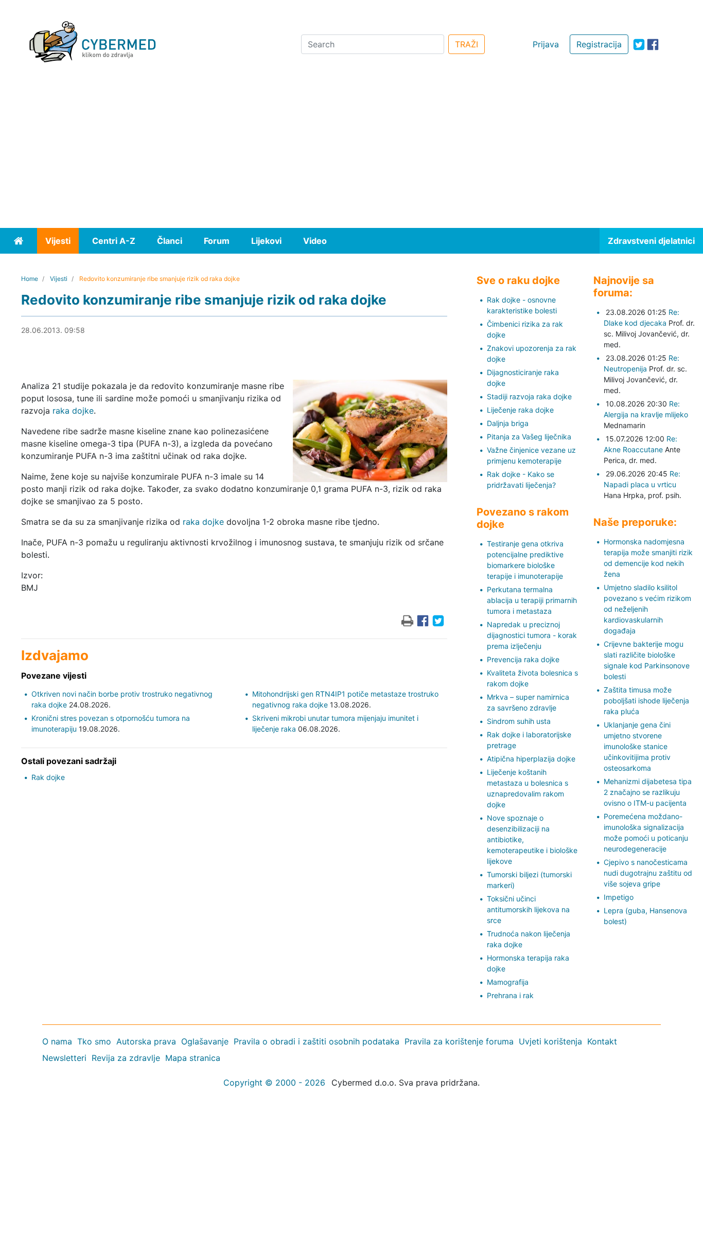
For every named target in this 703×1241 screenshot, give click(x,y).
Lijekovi (266, 241)
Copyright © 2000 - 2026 (274, 1082)
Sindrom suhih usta (519, 721)
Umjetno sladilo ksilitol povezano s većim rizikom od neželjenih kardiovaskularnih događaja (647, 609)
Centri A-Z (113, 241)
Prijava (546, 44)
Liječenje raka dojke (520, 409)
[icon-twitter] (638, 44)
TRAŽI (466, 44)
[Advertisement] (351, 151)
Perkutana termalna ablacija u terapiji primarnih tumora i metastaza (532, 600)
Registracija (599, 44)
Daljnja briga (508, 423)
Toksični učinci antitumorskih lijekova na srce (528, 909)
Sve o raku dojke (518, 280)
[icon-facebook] (652, 44)
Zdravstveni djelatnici (651, 241)
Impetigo (619, 897)
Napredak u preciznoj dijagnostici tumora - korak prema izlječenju (532, 635)
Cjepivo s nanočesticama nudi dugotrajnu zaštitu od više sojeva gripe (648, 873)
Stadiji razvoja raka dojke (529, 396)
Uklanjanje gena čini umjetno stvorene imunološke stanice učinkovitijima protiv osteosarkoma (637, 746)
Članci (169, 241)
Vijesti (58, 241)
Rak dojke (48, 777)
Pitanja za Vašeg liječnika (529, 436)
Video (315, 241)
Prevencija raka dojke (523, 659)
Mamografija (508, 982)
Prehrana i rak (510, 995)
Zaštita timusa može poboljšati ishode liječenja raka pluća (646, 700)
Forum (217, 241)
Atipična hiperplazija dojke (531, 758)
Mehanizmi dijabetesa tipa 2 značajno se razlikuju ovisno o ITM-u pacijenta (648, 792)
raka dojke (73, 410)
